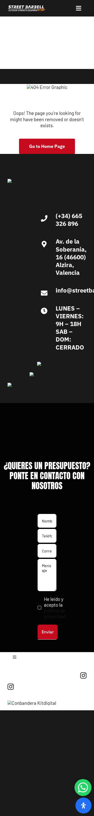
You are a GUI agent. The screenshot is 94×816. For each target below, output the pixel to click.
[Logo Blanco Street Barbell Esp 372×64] (26, 7)
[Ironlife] (17, 385)
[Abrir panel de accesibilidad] (83, 806)
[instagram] (83, 675)
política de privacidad (54, 613)
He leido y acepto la (54, 607)
